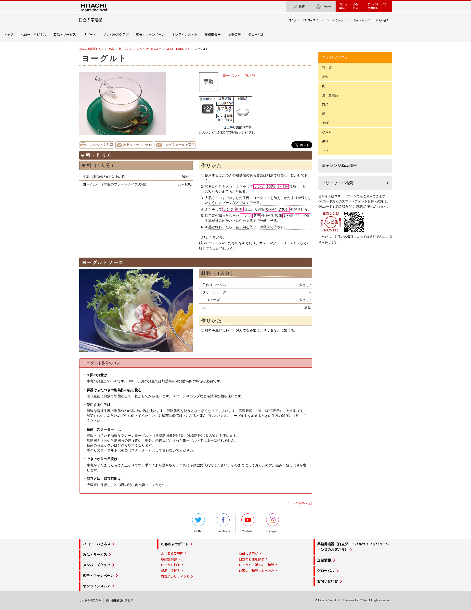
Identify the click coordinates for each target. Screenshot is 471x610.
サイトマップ (361, 20)
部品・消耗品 (170, 571)
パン (325, 150)
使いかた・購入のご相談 (256, 565)
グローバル (256, 35)
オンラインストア (184, 35)
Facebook (223, 531)
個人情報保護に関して (119, 600)
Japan (327, 6)
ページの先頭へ (297, 503)
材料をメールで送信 (137, 145)
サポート (89, 35)
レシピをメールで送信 (179, 145)
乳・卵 (250, 75)
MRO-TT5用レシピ (178, 48)
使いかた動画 (170, 565)
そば (325, 122)
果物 (325, 141)
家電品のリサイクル (175, 577)
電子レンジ (125, 48)
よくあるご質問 (172, 553)
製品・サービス (95, 554)
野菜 (325, 104)
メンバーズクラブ (116, 35)
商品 (111, 48)
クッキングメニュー (149, 48)
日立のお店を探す (251, 559)
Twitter (198, 531)
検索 (302, 6)
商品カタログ (248, 553)
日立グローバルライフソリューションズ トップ (317, 20)
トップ (8, 35)
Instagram (272, 531)
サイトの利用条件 (90, 600)
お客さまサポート (174, 544)
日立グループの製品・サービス (348, 6)
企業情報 (234, 35)
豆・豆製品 (330, 95)
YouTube (247, 531)
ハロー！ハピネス (33, 35)
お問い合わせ (384, 20)
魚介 (325, 76)
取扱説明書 (169, 559)
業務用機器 (213, 35)
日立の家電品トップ (91, 48)
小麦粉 (327, 132)
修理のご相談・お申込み (256, 571)
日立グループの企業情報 (377, 6)
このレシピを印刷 (100, 145)
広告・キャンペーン (150, 35)
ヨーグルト (231, 75)
